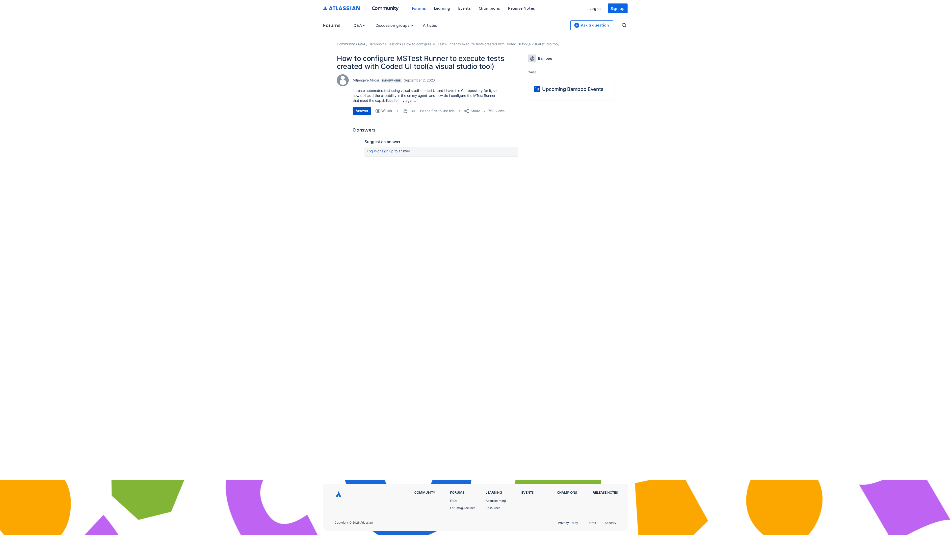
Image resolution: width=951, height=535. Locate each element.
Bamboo (375, 44)
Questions (393, 44)
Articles (430, 25)
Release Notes (521, 8)
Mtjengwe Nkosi (366, 80)
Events (464, 8)
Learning (442, 8)
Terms (591, 523)
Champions (489, 8)
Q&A (358, 25)
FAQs (453, 501)
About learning (496, 501)
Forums (419, 8)
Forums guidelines (462, 508)
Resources (493, 508)
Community (385, 7)
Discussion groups (393, 25)
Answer (362, 110)
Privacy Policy (568, 523)
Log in (595, 8)
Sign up (618, 8)
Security (610, 523)
